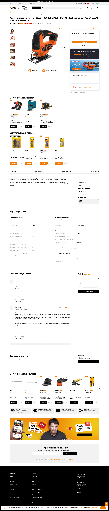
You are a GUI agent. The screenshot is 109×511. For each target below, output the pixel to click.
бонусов (14, 117)
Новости (79, 492)
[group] (20, 411)
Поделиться (98, 28)
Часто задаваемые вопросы (38, 500)
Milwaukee (56, 12)
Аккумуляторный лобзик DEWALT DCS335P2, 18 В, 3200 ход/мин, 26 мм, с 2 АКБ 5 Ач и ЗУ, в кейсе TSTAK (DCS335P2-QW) (47, 121)
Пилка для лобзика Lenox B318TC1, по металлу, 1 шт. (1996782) (30, 397)
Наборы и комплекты (14, 492)
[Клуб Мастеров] (14, 8)
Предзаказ (13, 163)
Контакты (34, 494)
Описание (14, 171)
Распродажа (21, 12)
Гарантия (34, 484)
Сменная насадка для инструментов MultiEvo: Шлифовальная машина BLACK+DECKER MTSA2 (45, 397)
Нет (21, 301)
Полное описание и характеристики (77, 92)
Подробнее (54, 429)
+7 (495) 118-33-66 (81, 474)
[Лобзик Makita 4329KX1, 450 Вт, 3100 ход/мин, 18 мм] (32, 105)
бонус (13, 392)
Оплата (33, 478)
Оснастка (12, 481)
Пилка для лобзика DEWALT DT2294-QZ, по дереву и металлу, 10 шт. (17, 157)
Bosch (62, 12)
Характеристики (39, 171)
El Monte (13, 3)
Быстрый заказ (84, 45)
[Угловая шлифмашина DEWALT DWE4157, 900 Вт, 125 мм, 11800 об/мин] (77, 382)
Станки (11, 476)
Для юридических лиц (37, 497)
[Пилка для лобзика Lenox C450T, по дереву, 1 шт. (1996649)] (17, 382)
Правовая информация (37, 489)
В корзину (85, 42)
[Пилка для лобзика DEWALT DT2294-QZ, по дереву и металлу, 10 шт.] (17, 143)
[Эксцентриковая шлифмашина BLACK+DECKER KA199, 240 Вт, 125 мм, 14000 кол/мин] (62, 382)
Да (16, 301)
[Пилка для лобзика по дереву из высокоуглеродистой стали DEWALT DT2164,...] (47, 143)
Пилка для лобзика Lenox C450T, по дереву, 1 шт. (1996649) (16, 396)
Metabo (49, 12)
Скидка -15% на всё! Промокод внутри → (37, 1)
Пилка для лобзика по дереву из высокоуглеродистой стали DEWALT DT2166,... (32, 157)
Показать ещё (40, 344)
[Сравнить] (21, 126)
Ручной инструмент (14, 478)
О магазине (34, 486)
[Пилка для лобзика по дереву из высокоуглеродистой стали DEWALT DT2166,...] (32, 143)
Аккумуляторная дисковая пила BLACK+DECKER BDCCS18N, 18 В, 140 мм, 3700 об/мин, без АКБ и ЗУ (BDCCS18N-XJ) (16, 121)
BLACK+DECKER (22, 14)
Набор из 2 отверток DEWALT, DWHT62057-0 (91, 396)
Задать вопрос (88, 361)
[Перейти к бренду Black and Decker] (75, 87)
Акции (12, 12)
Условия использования (68, 459)
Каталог (38, 8)
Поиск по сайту (47, 8)
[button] (99, 388)
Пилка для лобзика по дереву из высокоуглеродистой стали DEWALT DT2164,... (47, 157)
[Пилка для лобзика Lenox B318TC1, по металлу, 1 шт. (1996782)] (32, 382)
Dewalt (37, 12)
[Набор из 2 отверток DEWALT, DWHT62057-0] (92, 382)
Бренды (31, 12)
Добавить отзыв (88, 291)
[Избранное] (19, 126)
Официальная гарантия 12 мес (51, 70)
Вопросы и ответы (95, 171)
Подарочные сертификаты (15, 497)
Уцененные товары (14, 494)
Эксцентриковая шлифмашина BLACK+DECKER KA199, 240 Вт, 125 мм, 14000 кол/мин (61, 397)
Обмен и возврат (36, 481)
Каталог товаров (14, 471)
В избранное (96, 28)
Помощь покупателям (37, 471)
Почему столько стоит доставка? (79, 80)
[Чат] (106, 504)
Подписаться (69, 453)
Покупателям (32, 3)
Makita (42, 12)
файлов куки (80, 507)
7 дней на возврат (35, 70)
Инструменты (12, 473)
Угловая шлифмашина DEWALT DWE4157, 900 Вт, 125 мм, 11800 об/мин (77, 397)
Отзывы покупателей (67, 171)
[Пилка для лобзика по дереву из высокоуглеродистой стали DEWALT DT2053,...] (62, 143)
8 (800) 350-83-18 (22, 3)
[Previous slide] (22, 47)
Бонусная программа (36, 502)
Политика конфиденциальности (55, 459)
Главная (11, 14)
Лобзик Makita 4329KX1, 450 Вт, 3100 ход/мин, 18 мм (31, 120)
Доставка (34, 473)
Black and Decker (87, 87)
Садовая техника (13, 484)
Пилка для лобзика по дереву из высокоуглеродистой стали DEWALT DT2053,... (62, 157)
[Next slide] (64, 47)
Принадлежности (13, 486)
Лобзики (42, 14)
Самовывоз (34, 476)
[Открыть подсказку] (66, 261)
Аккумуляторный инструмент (33, 14)
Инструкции (85, 200)
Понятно (103, 507)
